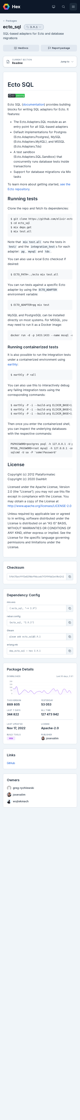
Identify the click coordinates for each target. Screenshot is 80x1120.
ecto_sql (12, 26)
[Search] (63, 6)
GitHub (11, 763)
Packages (11, 20)
